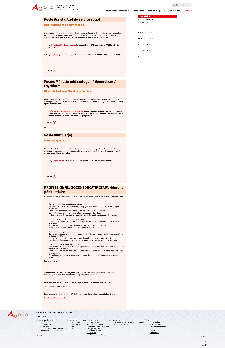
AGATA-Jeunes (176, 11)
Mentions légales (97, 335)
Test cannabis (76, 324)
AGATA (189, 11)
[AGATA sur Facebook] (37, 335)
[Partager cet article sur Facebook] (44, 127)
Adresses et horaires (158, 326)
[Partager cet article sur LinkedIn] (45, 127)
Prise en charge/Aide (157, 11)
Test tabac (75, 329)
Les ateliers (91, 333)
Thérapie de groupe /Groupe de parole (95, 330)
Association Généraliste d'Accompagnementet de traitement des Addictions (68, 7)
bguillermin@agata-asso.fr (55, 298)
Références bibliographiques (52, 331)
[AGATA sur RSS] (41, 335)
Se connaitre (138, 11)
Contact (153, 331)
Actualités (107, 335)
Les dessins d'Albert (121, 324)
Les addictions (46, 324)
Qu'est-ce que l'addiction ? (117, 11)
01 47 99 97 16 (41, 316)
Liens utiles (154, 333)
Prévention (45, 326)
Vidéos (152, 329)
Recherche (176, 5)
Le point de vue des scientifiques (54, 329)
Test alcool (75, 322)
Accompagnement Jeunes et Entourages (129, 322)
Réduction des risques (96, 324)
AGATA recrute (155, 324)
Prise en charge (93, 322)
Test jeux (74, 326)
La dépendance (47, 322)
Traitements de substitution (98, 326)
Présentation (155, 322)
